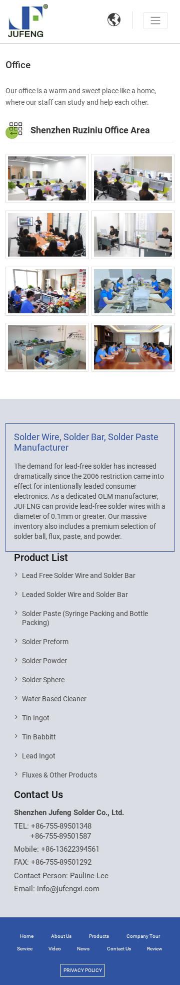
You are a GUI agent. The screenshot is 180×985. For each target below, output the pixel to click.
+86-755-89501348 (61, 826)
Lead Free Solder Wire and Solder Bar (79, 575)
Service (24, 948)
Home (27, 936)
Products (99, 936)
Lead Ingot (39, 756)
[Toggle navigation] (155, 20)
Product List (41, 557)
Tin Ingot (36, 718)
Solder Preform (45, 642)
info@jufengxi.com (68, 888)
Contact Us (38, 795)
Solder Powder (44, 661)
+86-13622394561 (70, 849)
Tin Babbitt (39, 737)
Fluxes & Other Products (59, 775)
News (83, 948)
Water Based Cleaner (54, 699)
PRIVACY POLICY (83, 970)
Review (154, 948)
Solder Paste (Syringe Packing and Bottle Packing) (85, 618)
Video (54, 948)
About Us (61, 936)
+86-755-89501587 (60, 836)
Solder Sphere (43, 680)
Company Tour (143, 936)
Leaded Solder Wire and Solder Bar (75, 594)
